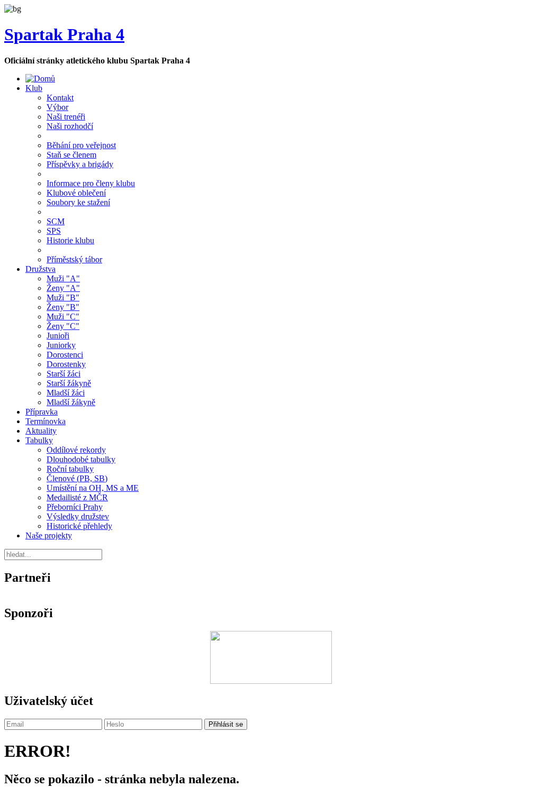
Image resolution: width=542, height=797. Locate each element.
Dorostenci (65, 354)
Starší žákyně (69, 383)
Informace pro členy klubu (91, 183)
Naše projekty (48, 535)
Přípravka (41, 411)
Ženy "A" (63, 287)
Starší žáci (63, 373)
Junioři (58, 335)
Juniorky (61, 345)
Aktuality (41, 430)
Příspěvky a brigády (80, 164)
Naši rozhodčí (70, 126)
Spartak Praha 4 (64, 34)
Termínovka (45, 421)
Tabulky (39, 440)
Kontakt (60, 97)
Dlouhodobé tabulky (81, 459)
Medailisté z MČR (77, 497)
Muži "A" (63, 278)
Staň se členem (71, 154)
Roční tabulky (70, 468)
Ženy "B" (63, 307)
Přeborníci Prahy (75, 506)
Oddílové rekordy (76, 449)
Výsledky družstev (78, 516)
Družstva (40, 268)
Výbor (57, 107)
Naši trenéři (66, 116)
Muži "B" (63, 297)
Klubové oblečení (76, 192)
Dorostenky (66, 364)
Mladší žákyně (71, 402)
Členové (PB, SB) (77, 478)
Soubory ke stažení (78, 202)
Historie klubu (70, 240)
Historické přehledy (79, 525)
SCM (56, 221)
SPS (54, 230)
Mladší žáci (66, 392)
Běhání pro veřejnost (81, 145)
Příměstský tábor (74, 259)
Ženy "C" (63, 326)
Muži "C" (63, 316)
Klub (33, 88)
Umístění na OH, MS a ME (93, 487)
